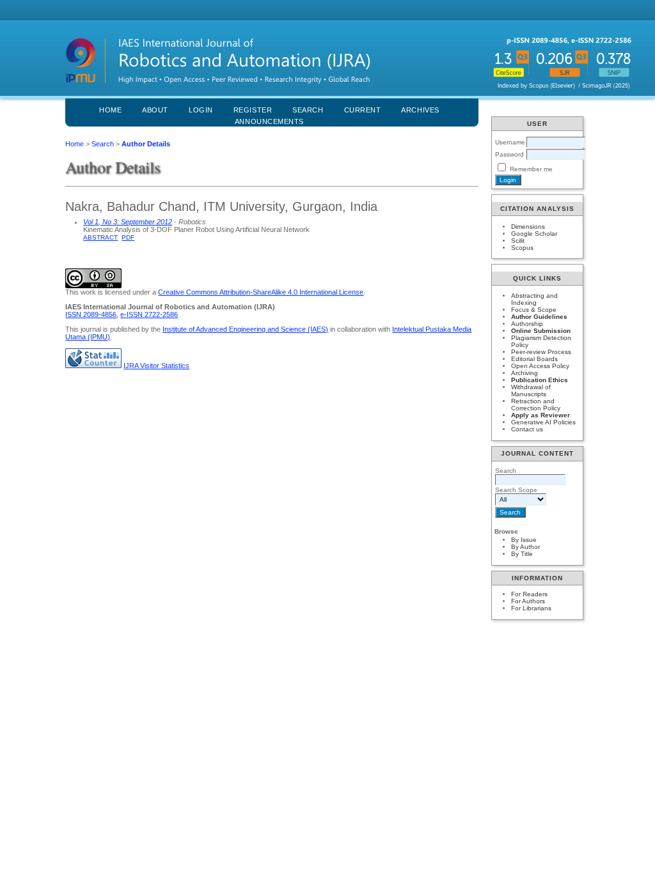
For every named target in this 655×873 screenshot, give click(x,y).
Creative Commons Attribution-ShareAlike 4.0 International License (260, 292)
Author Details (146, 144)
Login (201, 110)
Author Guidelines (539, 316)
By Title (522, 553)
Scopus (522, 247)
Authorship (527, 323)
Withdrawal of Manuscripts (531, 390)
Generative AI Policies (543, 422)
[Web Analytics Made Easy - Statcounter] (93, 365)
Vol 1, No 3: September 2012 (127, 222)
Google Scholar (534, 233)
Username (510, 142)
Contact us (527, 429)
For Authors (528, 601)
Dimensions (528, 226)
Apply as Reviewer (540, 415)
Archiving (524, 372)
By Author (525, 546)
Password (509, 154)
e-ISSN (149, 314)
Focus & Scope (533, 309)
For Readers (529, 594)
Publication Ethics (539, 379)
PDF (128, 237)
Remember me (531, 169)
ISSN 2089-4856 (90, 314)
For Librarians (531, 608)
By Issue (524, 539)
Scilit (518, 240)
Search (102, 144)
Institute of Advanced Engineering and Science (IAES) (245, 329)
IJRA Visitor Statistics (156, 365)
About (155, 110)
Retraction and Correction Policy (535, 405)
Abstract (100, 237)
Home (110, 110)
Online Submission (541, 330)
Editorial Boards (534, 358)
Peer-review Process (541, 351)
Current (362, 110)
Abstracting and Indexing (534, 299)
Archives (420, 110)
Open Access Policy (540, 365)
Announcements (269, 121)
